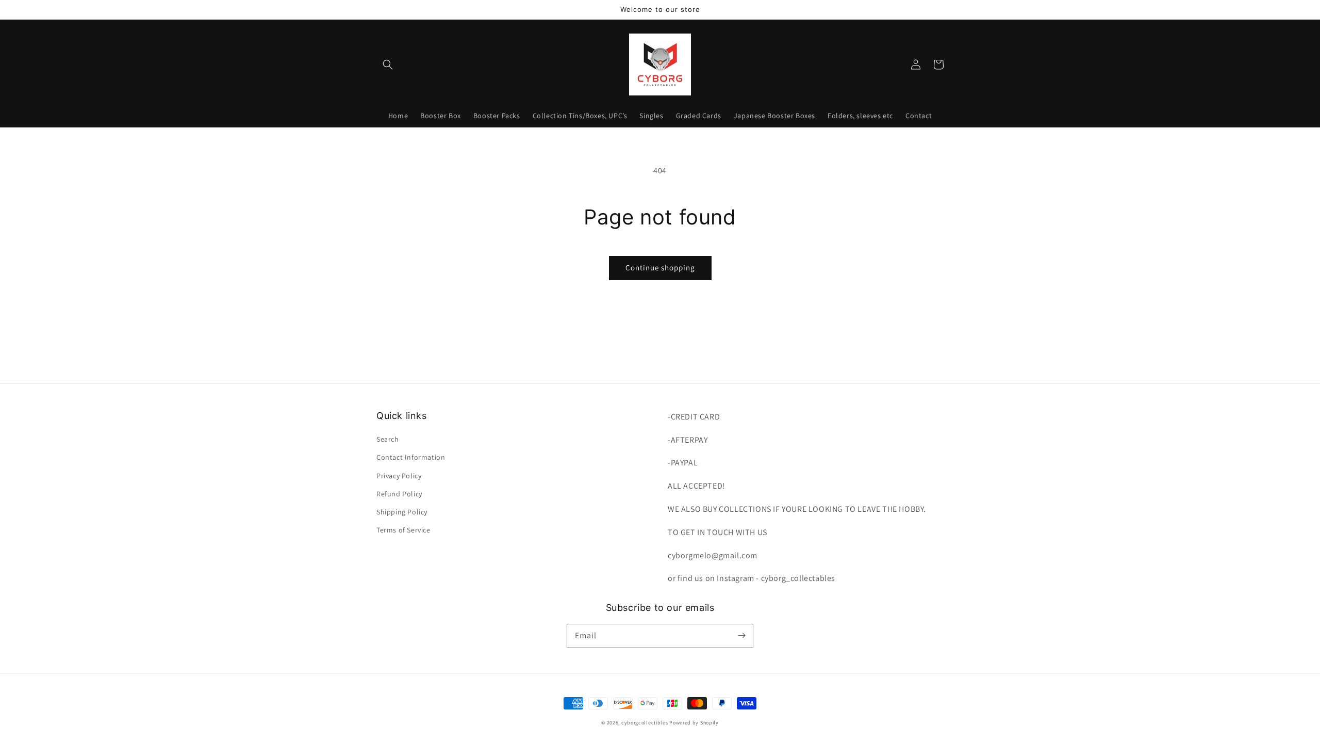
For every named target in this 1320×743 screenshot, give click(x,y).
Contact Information (410, 457)
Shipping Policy (401, 511)
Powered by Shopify (694, 722)
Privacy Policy (398, 475)
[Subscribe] (741, 635)
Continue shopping (660, 267)
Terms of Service (403, 530)
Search (387, 439)
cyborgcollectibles (644, 722)
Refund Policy (399, 493)
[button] (387, 64)
